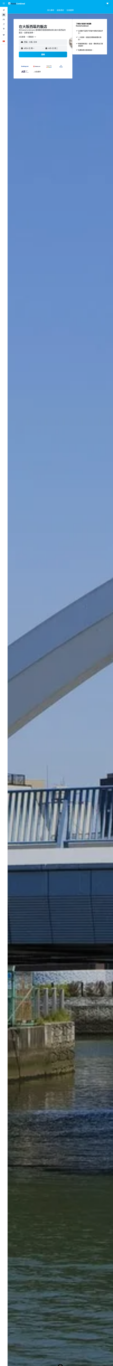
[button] (3, 3)
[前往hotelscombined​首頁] (16, 3)
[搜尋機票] (4, 10)
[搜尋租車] (4, 19)
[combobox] (27, 37)
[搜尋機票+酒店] (4, 24)
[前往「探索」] (4, 28)
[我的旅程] (4, 35)
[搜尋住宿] (4, 15)
